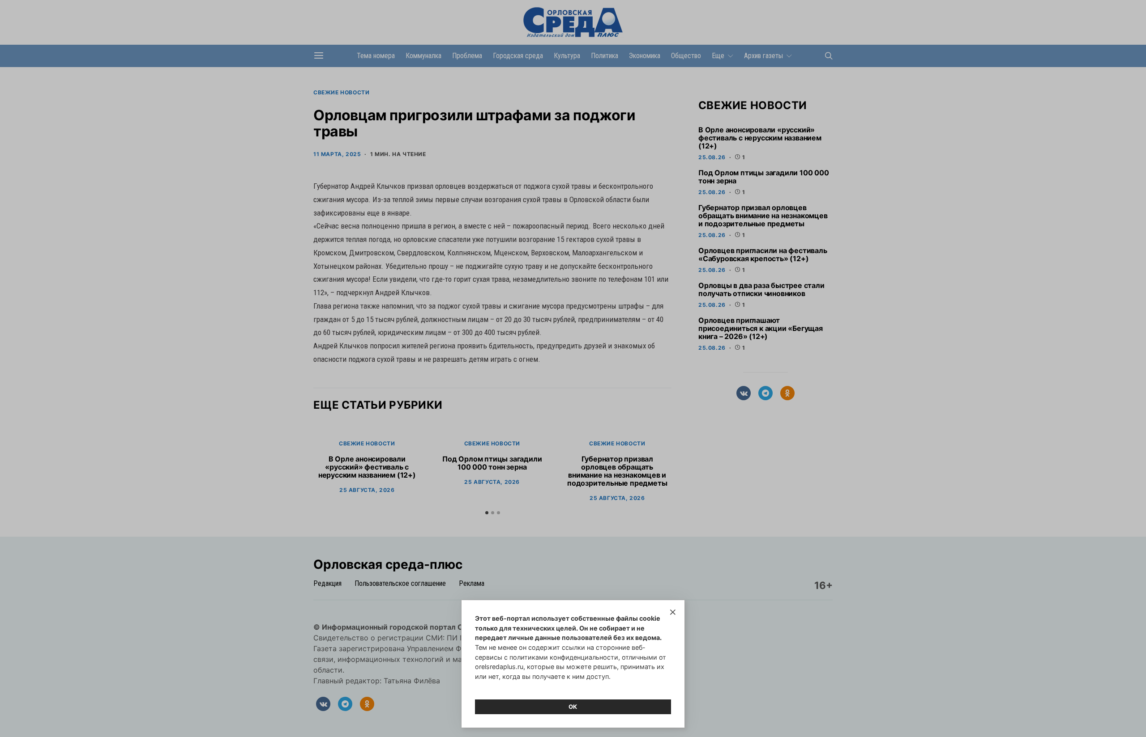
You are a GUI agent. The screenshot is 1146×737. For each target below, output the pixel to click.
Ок (573, 706)
